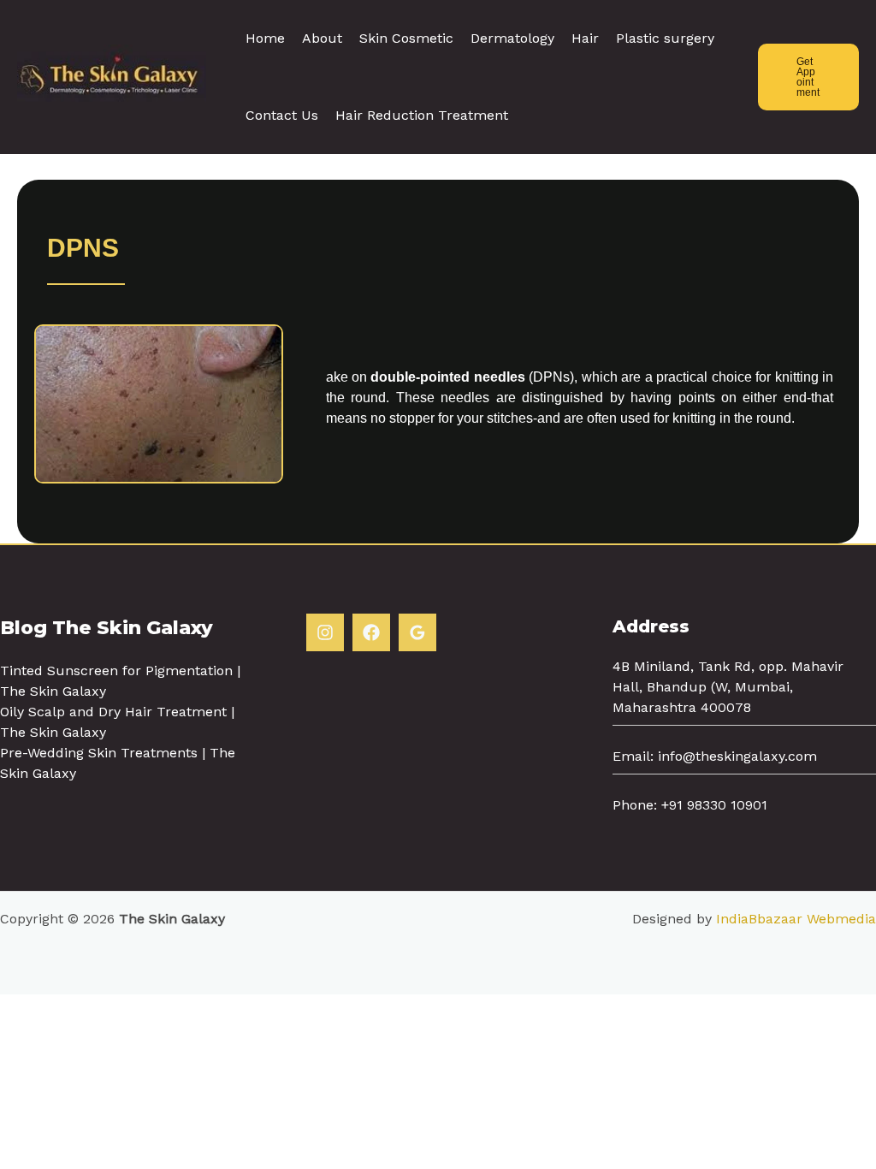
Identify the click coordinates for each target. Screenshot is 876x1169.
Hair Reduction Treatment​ (421, 115)
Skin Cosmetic (406, 38)
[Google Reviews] (417, 632)
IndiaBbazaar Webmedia (796, 919)
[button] (808, 77)
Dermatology (512, 38)
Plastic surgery (665, 38)
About (322, 38)
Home (265, 38)
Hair (585, 38)
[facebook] (371, 632)
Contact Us (282, 115)
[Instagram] (325, 632)
